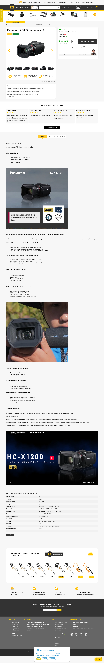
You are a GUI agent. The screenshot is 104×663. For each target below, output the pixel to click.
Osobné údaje (58, 630)
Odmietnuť (52, 658)
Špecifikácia (51, 136)
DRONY (14, 632)
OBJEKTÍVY (15, 626)
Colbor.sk (56, 639)
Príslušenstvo (61, 136)
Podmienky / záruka (59, 626)
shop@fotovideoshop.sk (37, 622)
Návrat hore (10, 534)
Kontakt (29, 630)
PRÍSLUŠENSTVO (16, 630)
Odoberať (59, 609)
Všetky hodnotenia (52, 127)
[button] (102, 658)
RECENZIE (75, 626)
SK (78, 7)
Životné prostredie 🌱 (59, 634)
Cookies (56, 632)
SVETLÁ (14, 634)
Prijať (38, 658)
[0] (95, 7)
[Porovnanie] (87, 7)
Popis (42, 136)
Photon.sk (56, 643)
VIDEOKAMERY (13, 24)
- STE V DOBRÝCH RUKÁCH (84, 628)
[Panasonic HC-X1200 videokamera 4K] (30, 49)
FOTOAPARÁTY (16, 622)
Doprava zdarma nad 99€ (60, 628)
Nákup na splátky (58, 624)
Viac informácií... (11, 96)
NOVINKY (75, 624)
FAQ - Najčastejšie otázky (60, 622)
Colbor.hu (56, 645)
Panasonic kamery (24, 24)
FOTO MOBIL (15, 628)
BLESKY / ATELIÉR (17, 635)
